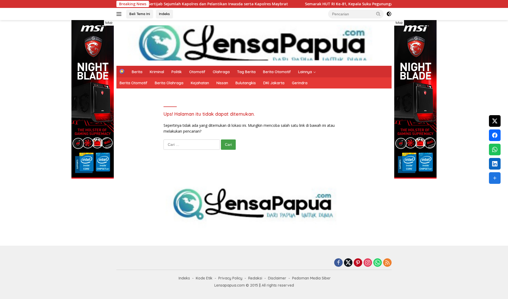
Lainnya (305, 71)
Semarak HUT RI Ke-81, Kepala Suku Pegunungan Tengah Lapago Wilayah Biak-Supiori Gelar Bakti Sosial (388, 4)
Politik (176, 71)
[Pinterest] (358, 263)
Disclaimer (277, 278)
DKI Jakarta (273, 83)
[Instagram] (368, 263)
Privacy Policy (230, 278)
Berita (137, 71)
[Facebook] (338, 263)
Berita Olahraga (169, 83)
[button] (378, 14)
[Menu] (120, 14)
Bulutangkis (245, 83)
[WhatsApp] (377, 263)
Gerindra (299, 83)
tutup (108, 23)
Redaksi (255, 278)
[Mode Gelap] (389, 14)
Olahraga (221, 71)
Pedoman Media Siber (311, 278)
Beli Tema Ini (139, 14)
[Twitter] (348, 263)
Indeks (164, 14)
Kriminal (157, 71)
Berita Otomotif (277, 71)
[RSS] (387, 263)
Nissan (222, 83)
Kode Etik (204, 278)
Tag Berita (246, 71)
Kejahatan (200, 83)
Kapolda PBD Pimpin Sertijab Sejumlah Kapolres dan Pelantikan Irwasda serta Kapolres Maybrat (185, 4)
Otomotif (197, 71)
